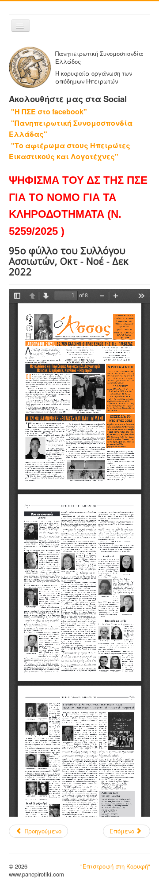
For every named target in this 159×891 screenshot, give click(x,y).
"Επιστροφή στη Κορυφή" (115, 866)
